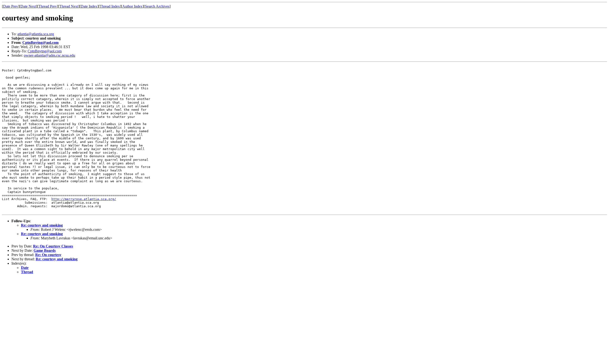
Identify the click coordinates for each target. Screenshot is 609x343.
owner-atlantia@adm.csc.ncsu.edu (49, 55)
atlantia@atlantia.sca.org (35, 34)
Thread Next (68, 6)
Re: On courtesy (48, 255)
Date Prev (10, 6)
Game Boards (45, 250)
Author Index (132, 6)
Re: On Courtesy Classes (53, 246)
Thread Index (110, 6)
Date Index (89, 6)
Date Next (28, 6)
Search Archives (157, 6)
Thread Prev (47, 6)
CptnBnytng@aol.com (40, 42)
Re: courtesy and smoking (42, 225)
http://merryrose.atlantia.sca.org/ (83, 199)
